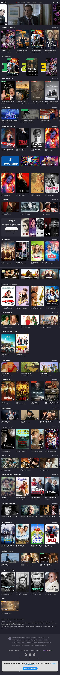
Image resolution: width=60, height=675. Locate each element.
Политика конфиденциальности (37, 659)
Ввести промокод (47, 650)
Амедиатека (34, 2)
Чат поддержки (37, 658)
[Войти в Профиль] (58, 2)
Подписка (38, 650)
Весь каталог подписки (11, 233)
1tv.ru (20, 658)
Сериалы (23, 2)
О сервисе (25, 658)
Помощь (31, 658)
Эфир (18, 2)
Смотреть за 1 (11, 229)
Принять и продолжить (30, 668)
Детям (40, 2)
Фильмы (28, 2)
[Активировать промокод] (55, 2)
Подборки (32, 650)
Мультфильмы (24, 650)
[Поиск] (53, 2)
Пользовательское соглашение (23, 659)
